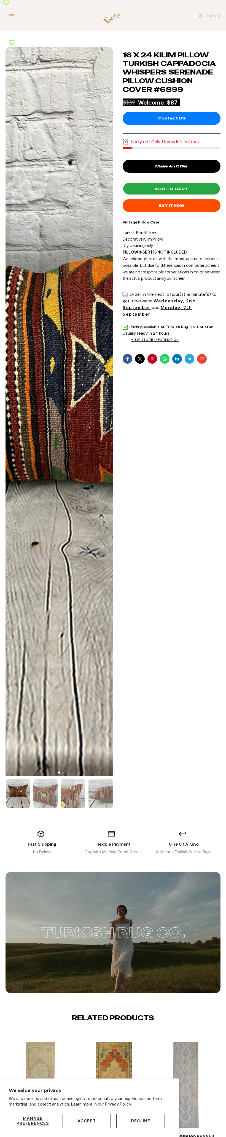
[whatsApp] (165, 359)
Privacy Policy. (118, 1104)
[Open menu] (12, 16)
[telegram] (189, 359)
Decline (140, 1121)
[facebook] (127, 359)
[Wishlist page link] (6, 3)
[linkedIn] (177, 359)
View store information (155, 340)
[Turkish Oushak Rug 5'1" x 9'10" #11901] (186, 1088)
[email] (202, 359)
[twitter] (140, 359)
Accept (86, 1121)
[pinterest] (152, 359)
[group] (18, 793)
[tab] (59, 772)
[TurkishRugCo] (113, 18)
